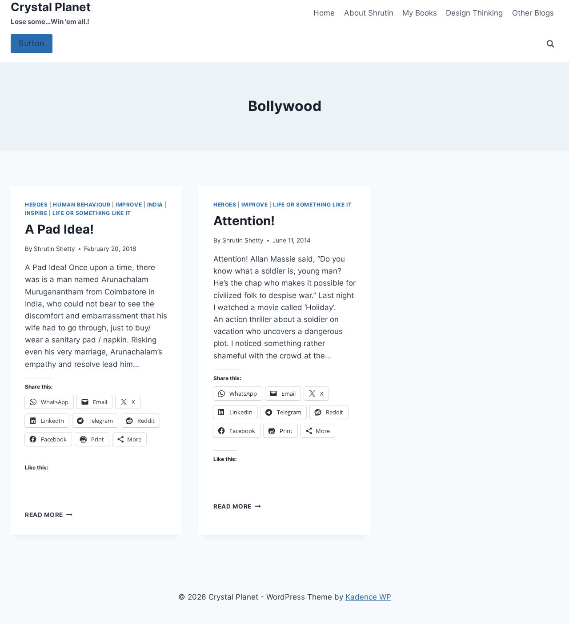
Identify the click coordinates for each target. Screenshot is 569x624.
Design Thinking (474, 12)
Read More (48, 514)
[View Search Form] (550, 44)
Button (31, 43)
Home (324, 12)
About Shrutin (368, 12)
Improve (129, 204)
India (155, 204)
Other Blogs (533, 12)
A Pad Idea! (59, 229)
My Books (419, 12)
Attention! (244, 220)
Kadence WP (368, 596)
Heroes (36, 204)
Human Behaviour (81, 204)
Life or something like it (91, 213)
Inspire (36, 213)
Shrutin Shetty (54, 248)
